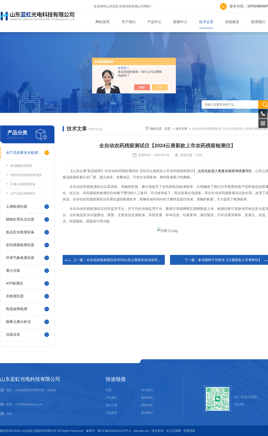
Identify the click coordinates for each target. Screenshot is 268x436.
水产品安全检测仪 (22, 193)
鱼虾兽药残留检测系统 (26, 175)
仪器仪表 (13, 335)
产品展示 (111, 397)
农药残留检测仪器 (20, 245)
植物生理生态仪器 (20, 219)
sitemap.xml (141, 430)
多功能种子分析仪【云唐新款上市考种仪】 (230, 260)
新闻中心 (180, 22)
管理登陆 (189, 430)
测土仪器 (13, 271)
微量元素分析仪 (18, 322)
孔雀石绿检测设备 (22, 184)
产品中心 (154, 22)
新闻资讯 (147, 397)
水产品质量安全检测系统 (25, 153)
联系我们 (147, 412)
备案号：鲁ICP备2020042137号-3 (108, 430)
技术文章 (206, 22)
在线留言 (232, 22)
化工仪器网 (173, 430)
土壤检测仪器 (16, 207)
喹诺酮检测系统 (21, 165)
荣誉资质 (147, 405)
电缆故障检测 (16, 309)
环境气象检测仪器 (20, 258)
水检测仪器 (15, 296)
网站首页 (102, 22)
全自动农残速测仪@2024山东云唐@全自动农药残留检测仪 (130, 260)
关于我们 (128, 22)
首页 (167, 128)
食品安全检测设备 (20, 232)
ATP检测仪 (14, 283)
